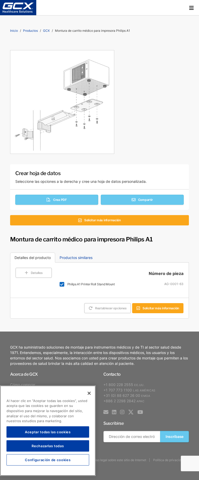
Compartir (145, 200)
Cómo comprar (22, 384)
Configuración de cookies (47, 459)
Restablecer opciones (110, 308)
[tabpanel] (99, 291)
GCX (46, 30)
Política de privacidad (168, 460)
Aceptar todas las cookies (47, 431)
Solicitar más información (102, 220)
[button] (191, 8)
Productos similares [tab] (76, 257)
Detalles (37, 273)
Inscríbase (174, 436)
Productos (30, 30)
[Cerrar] (89, 393)
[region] (48, 430)
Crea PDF (60, 200)
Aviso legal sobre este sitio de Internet (119, 460)
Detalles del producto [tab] (33, 257)
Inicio (14, 30)
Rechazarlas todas (48, 445)
